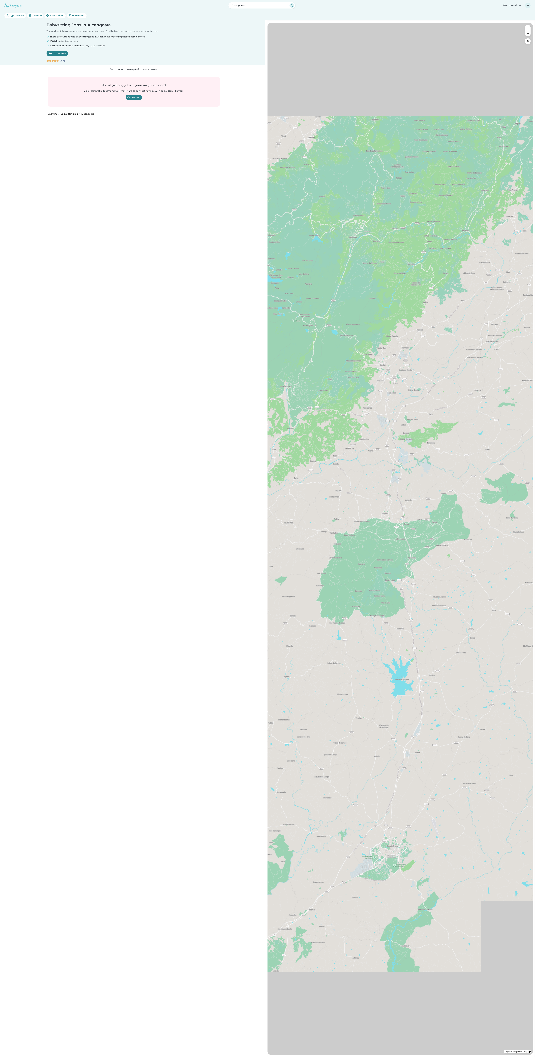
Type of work (16, 15)
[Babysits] (13, 5)
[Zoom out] (528, 33)
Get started (133, 97)
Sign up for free (57, 53)
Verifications (56, 15)
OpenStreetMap (521, 1051)
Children (36, 15)
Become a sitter (512, 5)
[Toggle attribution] (529, 1051)
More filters (78, 15)
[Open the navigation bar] (528, 5)
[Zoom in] (528, 28)
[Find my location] (528, 41)
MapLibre (508, 1051)
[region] (400, 539)
